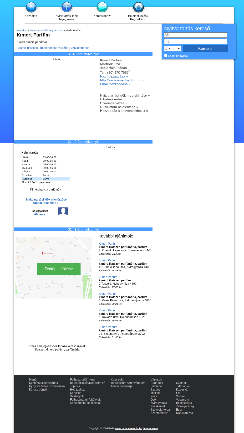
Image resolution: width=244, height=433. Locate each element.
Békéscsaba (184, 403)
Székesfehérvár (161, 409)
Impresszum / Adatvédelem (128, 383)
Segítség (75, 393)
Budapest (157, 383)
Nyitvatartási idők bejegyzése (67, 17)
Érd (178, 393)
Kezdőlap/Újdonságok (43, 383)
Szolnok (181, 383)
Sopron (181, 396)
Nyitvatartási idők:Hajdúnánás (46, 30)
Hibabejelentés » (112, 99)
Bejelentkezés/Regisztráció (87, 383)
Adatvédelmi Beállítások (85, 403)
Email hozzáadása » (115, 84)
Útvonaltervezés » (113, 103)
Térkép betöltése (59, 269)
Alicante (39, 214)
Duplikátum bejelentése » (119, 107)
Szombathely (159, 413)
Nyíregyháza (159, 403)
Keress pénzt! (102, 16)
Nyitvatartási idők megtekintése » (125, 95)
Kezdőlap (31, 16)
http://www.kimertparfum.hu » (122, 80)
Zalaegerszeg (185, 406)
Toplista (75, 386)
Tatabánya (183, 386)
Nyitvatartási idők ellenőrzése (46, 199)
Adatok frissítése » (46, 203)
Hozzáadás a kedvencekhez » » (124, 111)
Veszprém (182, 399)
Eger (179, 409)
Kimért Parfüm (108, 243)
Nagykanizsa (184, 413)
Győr (154, 399)
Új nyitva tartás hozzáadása (47, 386)
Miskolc (155, 393)
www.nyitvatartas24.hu (128, 428)
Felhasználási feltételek (85, 399)
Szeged (156, 389)
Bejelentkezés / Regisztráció (138, 17)
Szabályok (77, 396)
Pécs (154, 396)
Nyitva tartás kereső (187, 28)
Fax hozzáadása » (114, 76)
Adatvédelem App (122, 386)
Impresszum (150, 428)
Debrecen (157, 386)
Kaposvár (182, 389)
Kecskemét (158, 406)
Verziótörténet (80, 48)
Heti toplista (77, 389)
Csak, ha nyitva (178, 56)
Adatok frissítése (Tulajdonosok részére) (43, 48)
